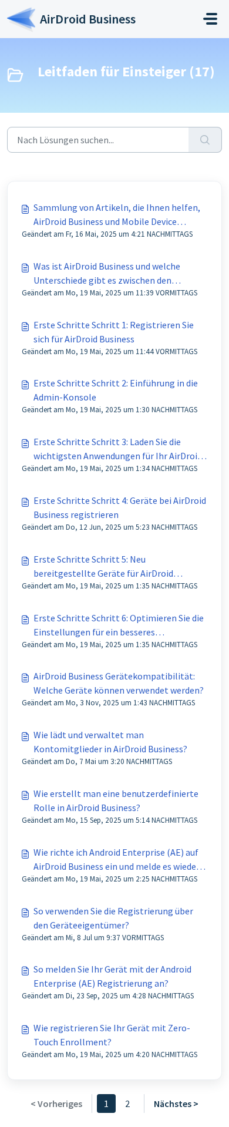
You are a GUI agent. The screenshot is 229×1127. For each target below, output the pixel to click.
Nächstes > (176, 1103)
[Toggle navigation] (210, 18)
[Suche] (205, 140)
